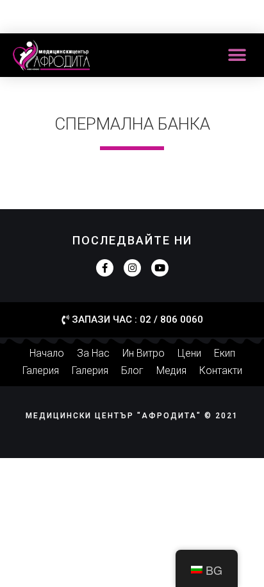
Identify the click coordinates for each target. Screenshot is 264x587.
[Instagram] (132, 267)
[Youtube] (160, 267)
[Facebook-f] (104, 267)
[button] (236, 55)
